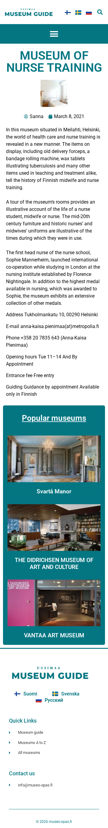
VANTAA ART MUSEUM (54, 635)
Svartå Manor (54, 491)
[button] (100, 12)
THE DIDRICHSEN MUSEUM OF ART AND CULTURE (54, 563)
